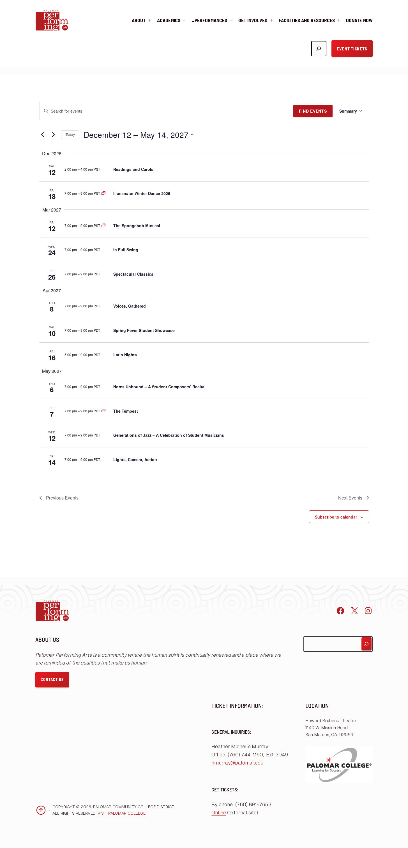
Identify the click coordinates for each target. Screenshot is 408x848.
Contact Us (52, 679)
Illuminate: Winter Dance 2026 (141, 193)
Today (70, 134)
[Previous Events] (42, 134)
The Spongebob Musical (136, 225)
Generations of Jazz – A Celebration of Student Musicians (168, 435)
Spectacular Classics (133, 274)
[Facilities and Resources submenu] (338, 20)
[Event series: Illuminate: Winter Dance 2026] (103, 193)
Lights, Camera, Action (135, 459)
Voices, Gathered (129, 306)
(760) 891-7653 (253, 804)
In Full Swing (125, 249)
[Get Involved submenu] (271, 20)
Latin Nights (125, 354)
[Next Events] (53, 134)
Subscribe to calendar (336, 517)
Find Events (313, 111)
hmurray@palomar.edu (237, 763)
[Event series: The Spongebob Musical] (103, 225)
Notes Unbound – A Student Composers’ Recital (159, 386)
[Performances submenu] (231, 20)
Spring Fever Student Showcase (144, 330)
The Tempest (125, 411)
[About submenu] (149, 20)
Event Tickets (352, 48)
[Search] (366, 643)
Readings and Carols (133, 169)
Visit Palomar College (122, 813)
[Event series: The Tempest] (103, 410)
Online (218, 813)
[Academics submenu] (184, 20)
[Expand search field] (318, 48)
